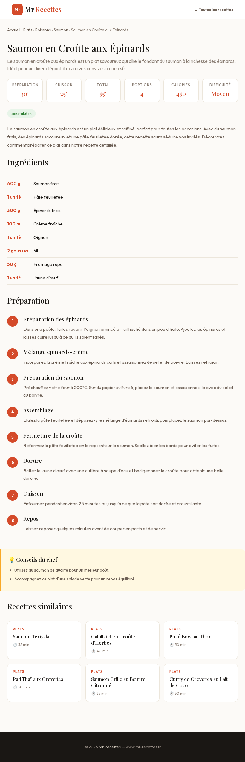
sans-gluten (21, 113)
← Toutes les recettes (213, 9)
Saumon (61, 29)
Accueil (13, 29)
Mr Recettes (110, 746)
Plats (27, 29)
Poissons (43, 29)
